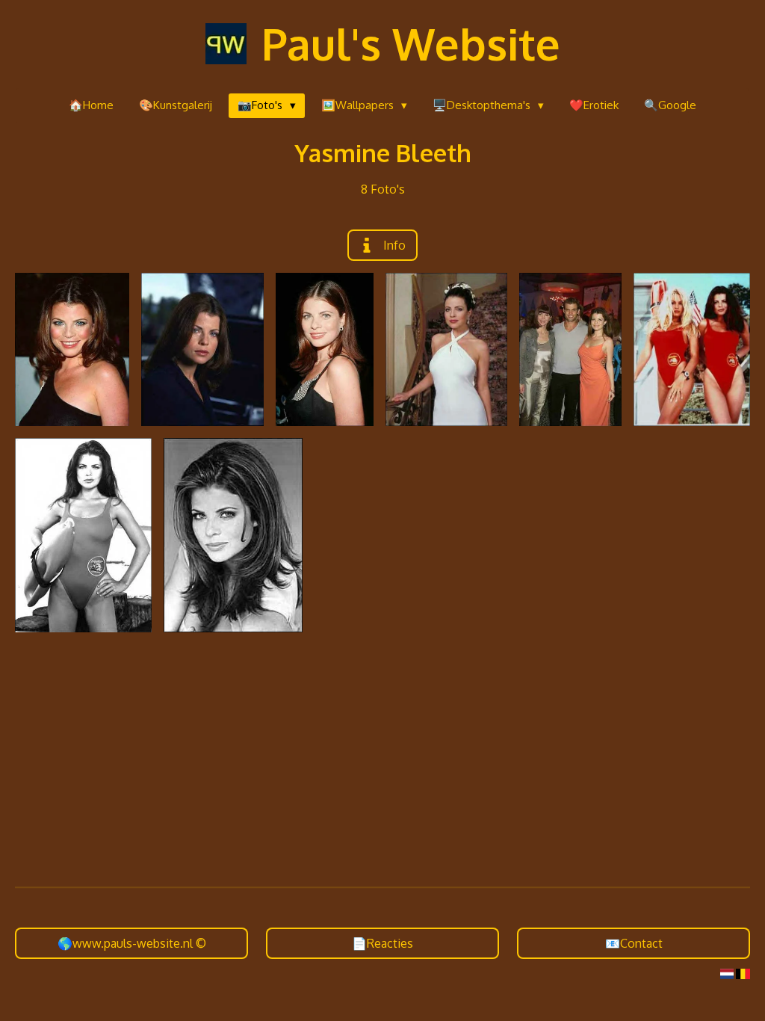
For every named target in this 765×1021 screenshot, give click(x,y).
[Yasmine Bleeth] (72, 349)
